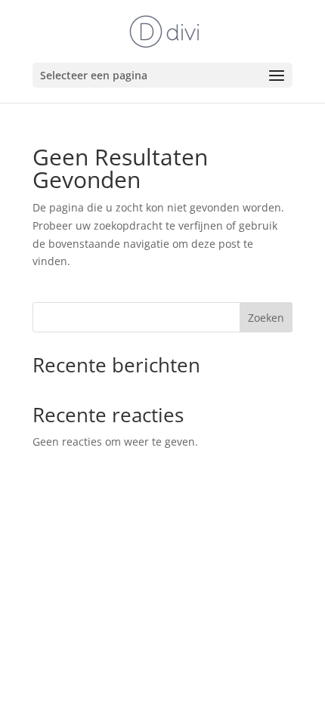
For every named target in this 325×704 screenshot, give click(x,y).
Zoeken (266, 317)
